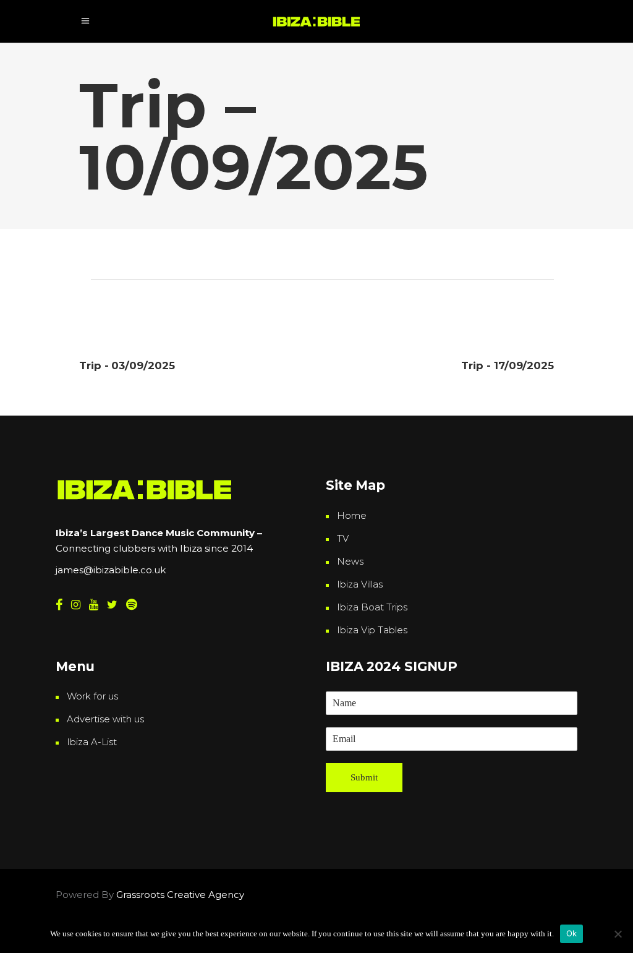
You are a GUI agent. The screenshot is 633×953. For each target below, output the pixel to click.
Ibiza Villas (360, 584)
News (350, 561)
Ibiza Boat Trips (372, 607)
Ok (571, 933)
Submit (364, 777)
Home (352, 515)
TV (343, 538)
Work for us (92, 696)
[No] (617, 934)
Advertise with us (105, 719)
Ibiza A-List (92, 742)
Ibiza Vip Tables (372, 630)
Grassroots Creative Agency (181, 894)
